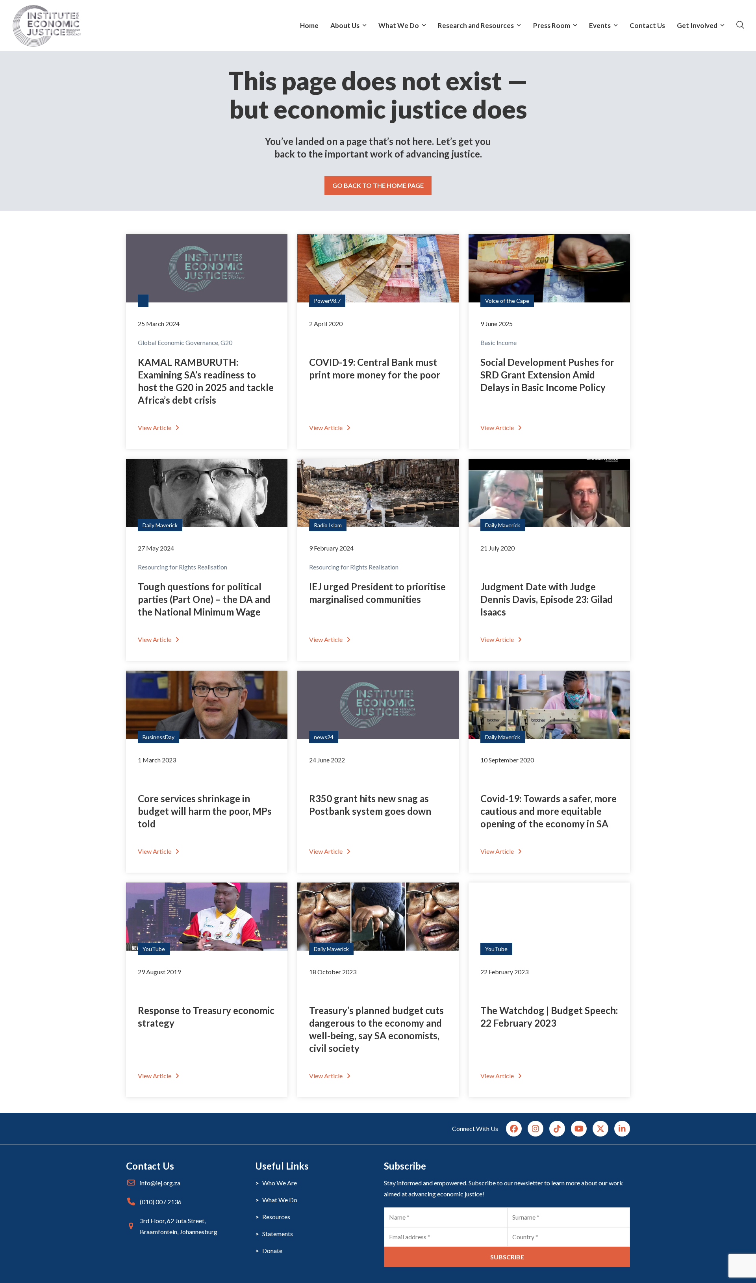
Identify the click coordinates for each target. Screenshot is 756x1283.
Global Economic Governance (178, 342)
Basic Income (498, 342)
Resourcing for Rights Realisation (182, 567)
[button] (740, 25)
